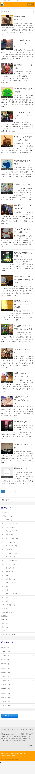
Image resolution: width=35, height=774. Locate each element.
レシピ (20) (5, 608)
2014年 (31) (5, 689)
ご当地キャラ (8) (7, 516)
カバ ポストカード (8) (9, 560)
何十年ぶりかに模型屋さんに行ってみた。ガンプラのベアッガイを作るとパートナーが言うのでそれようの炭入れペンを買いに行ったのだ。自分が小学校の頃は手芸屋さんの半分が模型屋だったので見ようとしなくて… (17, 478)
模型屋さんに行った (23, 468)
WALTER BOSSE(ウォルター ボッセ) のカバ (24, 280)
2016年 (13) (5, 684)
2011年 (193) (5, 701)
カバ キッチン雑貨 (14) (9, 538)
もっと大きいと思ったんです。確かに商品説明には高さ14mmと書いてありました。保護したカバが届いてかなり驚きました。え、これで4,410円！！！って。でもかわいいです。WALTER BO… (17, 291)
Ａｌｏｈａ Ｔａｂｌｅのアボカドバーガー (23, 115)
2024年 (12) (5, 651)
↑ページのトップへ (7, 729)
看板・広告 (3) (6, 627)
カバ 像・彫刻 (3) (7, 568)
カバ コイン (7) (7, 549)
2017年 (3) (5, 680)
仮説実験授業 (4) (7, 612)
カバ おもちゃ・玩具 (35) (10, 523)
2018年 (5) (5, 676)
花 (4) (3, 631)
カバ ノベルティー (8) (9, 553)
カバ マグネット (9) (8, 564)
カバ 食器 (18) (6, 601)
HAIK (21, 759)
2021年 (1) (5, 664)
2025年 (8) (5, 647)
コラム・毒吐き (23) (8, 605)
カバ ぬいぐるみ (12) (8, 527)
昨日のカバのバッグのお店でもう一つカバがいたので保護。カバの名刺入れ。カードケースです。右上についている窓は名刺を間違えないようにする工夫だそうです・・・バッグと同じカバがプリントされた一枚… (17, 432)
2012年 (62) (5, 697)
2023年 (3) (5, 655)
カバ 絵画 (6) (6, 586)
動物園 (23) (5, 616)
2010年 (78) (5, 705)
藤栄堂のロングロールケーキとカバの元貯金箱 (23, 304)
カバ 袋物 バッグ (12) (9, 594)
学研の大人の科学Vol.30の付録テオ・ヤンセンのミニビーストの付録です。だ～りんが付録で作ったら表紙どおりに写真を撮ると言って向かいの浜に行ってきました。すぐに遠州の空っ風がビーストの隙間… (17, 54)
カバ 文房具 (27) (7, 571)
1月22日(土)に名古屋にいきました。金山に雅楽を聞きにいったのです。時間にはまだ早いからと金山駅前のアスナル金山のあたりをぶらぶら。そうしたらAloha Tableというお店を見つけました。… (17, 126)
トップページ (19, 729)
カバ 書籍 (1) (6, 575)
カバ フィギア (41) (8, 557)
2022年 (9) (5, 659)
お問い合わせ (10, 715)
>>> (13, 491)
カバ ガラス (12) (7, 534)
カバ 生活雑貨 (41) (8, 579)
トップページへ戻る (10, 500)
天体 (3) (4, 619)
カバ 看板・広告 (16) (8, 582)
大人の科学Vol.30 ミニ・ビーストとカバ (23, 43)
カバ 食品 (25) (6, 597)
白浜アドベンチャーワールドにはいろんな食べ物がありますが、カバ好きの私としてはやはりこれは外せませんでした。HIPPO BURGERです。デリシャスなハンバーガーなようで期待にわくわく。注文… (18, 411)
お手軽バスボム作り (23, 184)
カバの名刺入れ (21, 422)
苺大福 (12, 753)
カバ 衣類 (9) (6, 590)
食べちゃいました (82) (8, 634)
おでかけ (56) (6, 512)
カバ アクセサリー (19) (9, 531)
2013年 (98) (5, 693)
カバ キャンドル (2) (8, 542)
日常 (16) (4, 623)
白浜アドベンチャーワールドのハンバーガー (23, 400)
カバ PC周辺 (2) (7, 520)
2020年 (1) (5, 668)
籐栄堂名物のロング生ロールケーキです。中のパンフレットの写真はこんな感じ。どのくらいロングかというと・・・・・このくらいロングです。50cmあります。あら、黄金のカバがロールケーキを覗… (17, 315)
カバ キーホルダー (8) (9, 545)
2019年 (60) (5, 672)
